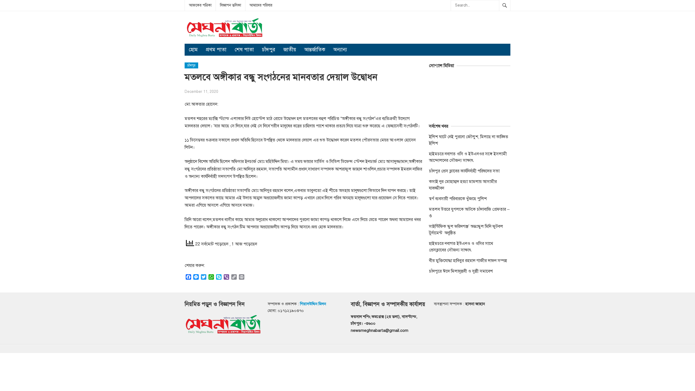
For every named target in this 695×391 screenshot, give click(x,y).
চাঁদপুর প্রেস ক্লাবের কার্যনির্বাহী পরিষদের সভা (464, 171)
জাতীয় (289, 49)
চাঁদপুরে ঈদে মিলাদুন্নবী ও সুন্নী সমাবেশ (461, 271)
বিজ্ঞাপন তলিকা (230, 5)
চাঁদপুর (268, 49)
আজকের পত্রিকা (200, 5)
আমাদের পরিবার (260, 5)
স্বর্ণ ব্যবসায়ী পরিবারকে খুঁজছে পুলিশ (458, 198)
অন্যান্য (340, 49)
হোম (193, 49)
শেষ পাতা (244, 49)
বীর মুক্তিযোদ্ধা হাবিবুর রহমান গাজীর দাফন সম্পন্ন (468, 260)
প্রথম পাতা (216, 49)
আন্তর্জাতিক (314, 49)
